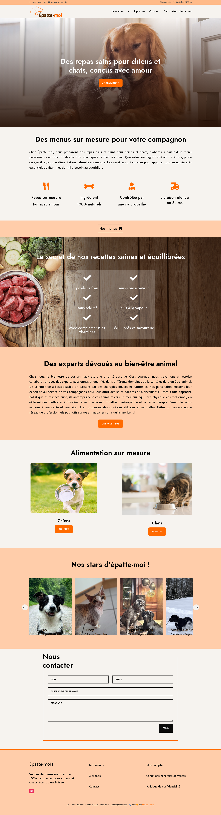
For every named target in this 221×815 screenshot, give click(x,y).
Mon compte (165, 2)
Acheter (64, 529)
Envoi (166, 728)
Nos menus (119, 11)
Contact (154, 11)
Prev (25, 607)
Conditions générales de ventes (166, 776)
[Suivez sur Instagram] (31, 791)
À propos (139, 11)
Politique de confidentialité (163, 786)
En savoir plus (110, 423)
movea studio (148, 804)
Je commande (110, 83)
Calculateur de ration (178, 11)
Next (196, 607)
